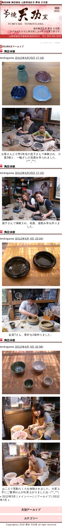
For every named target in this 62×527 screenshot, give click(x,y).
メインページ (26, 496)
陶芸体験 (9, 51)
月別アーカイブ (31, 509)
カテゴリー (31, 518)
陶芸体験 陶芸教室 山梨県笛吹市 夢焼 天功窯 (25, 2)
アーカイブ (44, 496)
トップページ (46, 43)
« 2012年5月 (8, 496)
